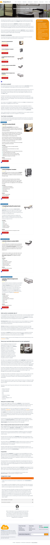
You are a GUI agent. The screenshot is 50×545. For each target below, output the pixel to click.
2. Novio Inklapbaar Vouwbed (7, 49)
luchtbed (27, 409)
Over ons (30, 527)
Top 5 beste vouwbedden (42, 25)
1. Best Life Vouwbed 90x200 (7, 41)
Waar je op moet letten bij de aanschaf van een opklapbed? (43, 31)
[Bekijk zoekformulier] (49, 2)
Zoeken (46, 534)
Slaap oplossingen (22, 530)
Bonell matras (16, 292)
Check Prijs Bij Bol (5, 45)
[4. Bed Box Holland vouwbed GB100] (20, 67)
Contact (46, 1)
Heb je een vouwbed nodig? (42, 33)
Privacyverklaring (34, 542)
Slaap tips (20, 527)
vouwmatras (3, 338)
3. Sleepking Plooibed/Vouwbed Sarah (8, 57)
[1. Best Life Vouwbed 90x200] (21, 43)
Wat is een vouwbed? (41, 24)
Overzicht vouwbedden (42, 23)
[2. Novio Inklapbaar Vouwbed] (21, 50)
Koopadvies (40, 37)
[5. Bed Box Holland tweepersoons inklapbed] (20, 75)
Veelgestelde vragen (41, 38)
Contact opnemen (32, 528)
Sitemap (30, 530)
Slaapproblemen (21, 528)
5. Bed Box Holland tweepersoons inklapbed (8, 74)
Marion (23, 10)
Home (16, 1)
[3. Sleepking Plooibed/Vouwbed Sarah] (20, 58)
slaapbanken (8, 409)
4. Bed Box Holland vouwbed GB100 (8, 65)
